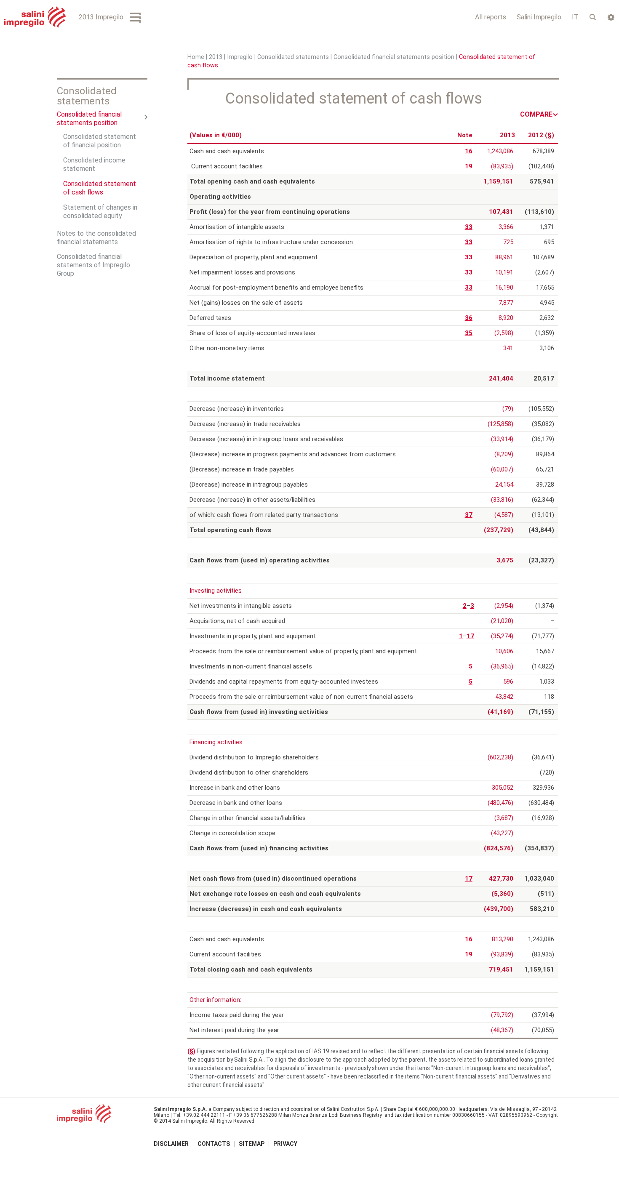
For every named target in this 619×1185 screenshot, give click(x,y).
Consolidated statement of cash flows (99, 188)
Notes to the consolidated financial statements (96, 237)
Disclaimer (171, 1144)
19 (468, 166)
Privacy (285, 1144)
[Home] (35, 17)
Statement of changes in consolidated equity (100, 211)
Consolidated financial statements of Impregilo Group (93, 265)
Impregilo (240, 57)
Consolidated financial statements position (394, 57)
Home (195, 57)
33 (468, 227)
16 (468, 151)
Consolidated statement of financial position (99, 141)
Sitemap (251, 1144)
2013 (215, 57)
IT (575, 17)
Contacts (213, 1144)
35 (468, 333)
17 (470, 636)
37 (468, 515)
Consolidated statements (293, 57)
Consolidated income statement (94, 164)
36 (468, 318)
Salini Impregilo (539, 17)
